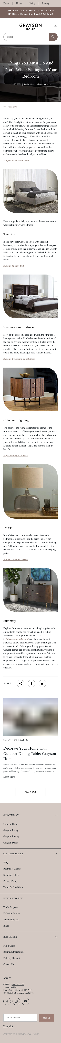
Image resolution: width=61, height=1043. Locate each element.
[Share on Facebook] (31, 683)
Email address (13, 1017)
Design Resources (13, 898)
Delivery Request (11, 958)
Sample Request (11, 919)
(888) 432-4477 (17, 984)
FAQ (5, 862)
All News (12, 106)
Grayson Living (10, 830)
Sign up (46, 1017)
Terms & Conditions (13, 887)
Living (32, 3)
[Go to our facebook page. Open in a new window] (7, 1001)
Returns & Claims (12, 868)
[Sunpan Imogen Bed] (30, 296)
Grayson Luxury (11, 836)
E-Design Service (11, 913)
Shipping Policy (11, 875)
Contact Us (8, 964)
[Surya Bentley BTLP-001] (30, 491)
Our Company (11, 815)
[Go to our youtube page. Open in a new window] (25, 1001)
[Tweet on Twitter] (42, 683)
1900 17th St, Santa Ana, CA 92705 (18, 993)
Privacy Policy (10, 881)
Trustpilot (8, 1026)
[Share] (20, 683)
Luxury (45, 3)
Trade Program (10, 907)
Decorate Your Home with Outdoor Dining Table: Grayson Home (29, 753)
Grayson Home (10, 824)
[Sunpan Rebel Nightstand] (30, 191)
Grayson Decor (10, 842)
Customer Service (13, 853)
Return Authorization (13, 952)
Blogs (6, 926)
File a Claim (9, 946)
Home (19, 3)
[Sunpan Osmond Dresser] (30, 590)
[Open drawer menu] (5, 27)
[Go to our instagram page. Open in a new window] (16, 1001)
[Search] (53, 37)
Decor (6, 3)
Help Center (10, 937)
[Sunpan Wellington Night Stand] (30, 389)
